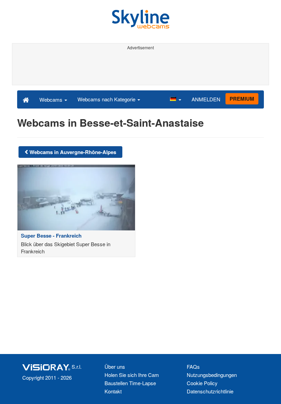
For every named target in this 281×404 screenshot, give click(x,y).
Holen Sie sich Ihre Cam (132, 374)
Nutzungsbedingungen (212, 374)
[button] (175, 99)
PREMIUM (242, 98)
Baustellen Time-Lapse (130, 383)
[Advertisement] (140, 67)
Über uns (115, 366)
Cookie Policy (202, 383)
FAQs (193, 366)
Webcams (51, 99)
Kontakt (113, 391)
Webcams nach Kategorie (107, 99)
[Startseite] (25, 99)
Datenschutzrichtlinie (210, 391)
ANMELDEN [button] (206, 99)
